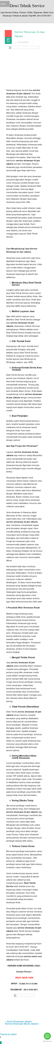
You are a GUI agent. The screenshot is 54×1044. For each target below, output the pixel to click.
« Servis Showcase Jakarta (18, 1021)
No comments (23, 42)
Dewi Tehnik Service (27, 5)
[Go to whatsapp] (47, 1036)
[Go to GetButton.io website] (47, 1041)
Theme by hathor (8, 1034)
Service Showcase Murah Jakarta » (22, 1023)
